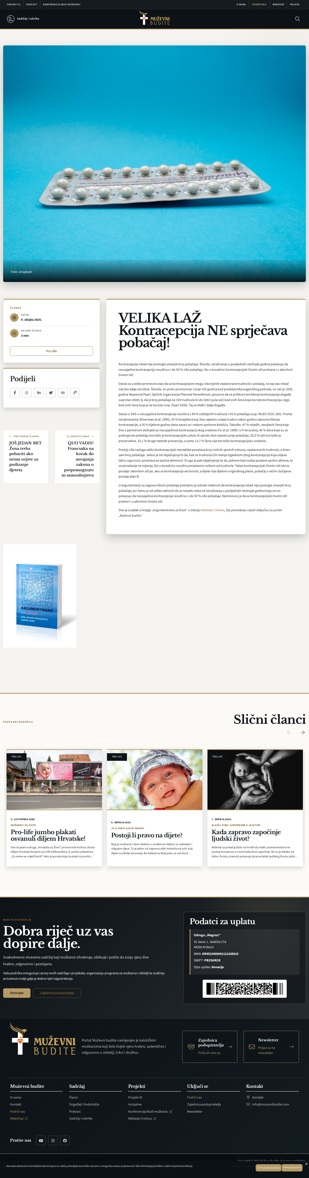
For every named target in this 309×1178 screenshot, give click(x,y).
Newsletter (194, 1111)
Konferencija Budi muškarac (62, 4)
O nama (241, 4)
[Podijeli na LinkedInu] (39, 392)
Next (302, 732)
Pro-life (51, 351)
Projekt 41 (14, 4)
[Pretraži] (297, 19)
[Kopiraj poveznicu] (74, 392)
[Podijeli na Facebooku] (15, 392)
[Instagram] (53, 1140)
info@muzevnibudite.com (270, 1104)
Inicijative (135, 1104)
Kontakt (15, 1104)
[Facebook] (65, 1140)
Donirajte (17, 993)
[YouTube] (41, 1140)
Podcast (31, 4)
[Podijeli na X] (50, 392)
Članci (73, 1097)
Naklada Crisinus (140, 1118)
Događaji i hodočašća (84, 1104)
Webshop (278, 4)
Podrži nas (259, 4)
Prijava (295, 4)
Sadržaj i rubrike (80, 1118)
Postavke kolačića (270, 1168)
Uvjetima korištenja (182, 1166)
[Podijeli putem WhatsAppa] (27, 392)
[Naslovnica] (154, 19)
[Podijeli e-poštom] (62, 392)
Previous (289, 732)
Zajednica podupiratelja (57, 993)
